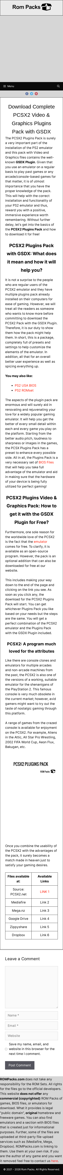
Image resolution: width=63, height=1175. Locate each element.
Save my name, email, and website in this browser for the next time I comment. (32, 1049)
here (54, 1161)
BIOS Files (46, 462)
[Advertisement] (31, 48)
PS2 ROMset (24, 390)
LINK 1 (44, 892)
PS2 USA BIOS (25, 385)
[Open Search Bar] (58, 86)
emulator (40, 542)
